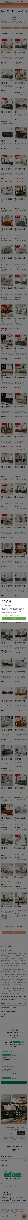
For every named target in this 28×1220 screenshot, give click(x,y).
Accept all (14, 618)
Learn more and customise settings (14, 615)
